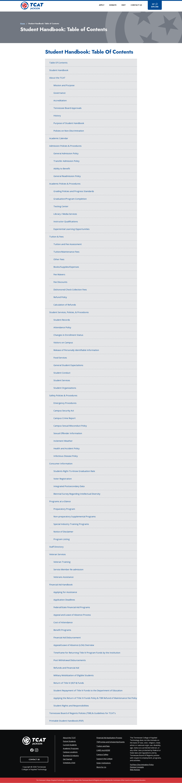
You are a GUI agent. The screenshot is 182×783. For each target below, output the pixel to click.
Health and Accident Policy (67, 448)
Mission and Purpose (64, 85)
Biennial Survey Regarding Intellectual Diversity (77, 493)
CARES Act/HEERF (103, 750)
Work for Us (101, 767)
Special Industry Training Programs (71, 524)
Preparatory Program (64, 509)
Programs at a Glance (60, 501)
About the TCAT (57, 77)
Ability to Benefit (62, 168)
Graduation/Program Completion (70, 198)
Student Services (62, 380)
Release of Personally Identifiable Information (76, 350)
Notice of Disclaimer (63, 531)
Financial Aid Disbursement (67, 637)
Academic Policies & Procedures (64, 183)
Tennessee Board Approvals (68, 108)
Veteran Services (57, 554)
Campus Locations (70, 752)
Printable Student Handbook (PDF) (66, 720)
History (57, 115)
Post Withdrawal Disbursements (70, 660)
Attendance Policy (62, 327)
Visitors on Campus (63, 342)
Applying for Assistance (65, 592)
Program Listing (62, 539)
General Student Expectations (68, 365)
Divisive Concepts (137, 767)
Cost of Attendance (63, 622)
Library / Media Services (65, 214)
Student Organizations (65, 388)
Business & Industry (71, 755)
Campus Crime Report (65, 418)
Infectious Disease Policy (66, 456)
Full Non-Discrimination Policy (142, 764)
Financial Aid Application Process (109, 738)
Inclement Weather (63, 440)
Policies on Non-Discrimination (69, 130)
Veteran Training (62, 561)
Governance (60, 93)
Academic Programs (71, 748)
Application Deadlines (64, 599)
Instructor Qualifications (66, 221)
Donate (112, 5)
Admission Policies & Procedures (65, 145)
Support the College (104, 759)
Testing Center (61, 206)
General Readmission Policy (67, 176)
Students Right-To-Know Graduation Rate (74, 471)
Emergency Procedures (65, 403)
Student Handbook (58, 70)
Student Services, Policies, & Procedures (69, 312)
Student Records (62, 319)
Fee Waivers (59, 274)
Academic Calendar (58, 138)
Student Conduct (62, 372)
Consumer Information (60, 463)
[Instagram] (36, 750)
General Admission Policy (66, 153)
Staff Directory (56, 546)
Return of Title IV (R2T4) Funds (69, 683)
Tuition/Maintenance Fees (66, 251)
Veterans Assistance (64, 577)
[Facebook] (32, 750)
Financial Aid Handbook (61, 584)
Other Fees (59, 259)
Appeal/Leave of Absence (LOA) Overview (74, 645)
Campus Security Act (64, 410)
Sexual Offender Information (68, 433)
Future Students (69, 741)
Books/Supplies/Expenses (66, 266)
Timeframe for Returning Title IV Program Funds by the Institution (87, 652)
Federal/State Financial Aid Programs (72, 607)
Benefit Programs (62, 630)
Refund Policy (60, 297)
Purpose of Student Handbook (69, 123)
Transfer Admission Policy (66, 161)
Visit (123, 5)
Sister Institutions (103, 763)
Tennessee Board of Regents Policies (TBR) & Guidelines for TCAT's (82, 713)
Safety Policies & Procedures (63, 395)
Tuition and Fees (103, 746)
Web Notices (135, 770)
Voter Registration (63, 478)
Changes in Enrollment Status (68, 335)
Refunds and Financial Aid (66, 667)
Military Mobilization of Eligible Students (74, 675)
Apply (101, 5)
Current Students (70, 745)
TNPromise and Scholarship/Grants (110, 742)
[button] (155, 5)
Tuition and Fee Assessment (68, 244)
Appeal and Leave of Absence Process (72, 614)
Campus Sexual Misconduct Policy (70, 425)
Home (22, 23)
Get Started (67, 759)
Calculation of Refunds (65, 304)
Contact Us (136, 5)
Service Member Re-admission (68, 569)
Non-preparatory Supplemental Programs (75, 516)
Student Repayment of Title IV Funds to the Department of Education (88, 690)
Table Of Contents (58, 62)
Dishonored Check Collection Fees (70, 289)
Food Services (60, 357)
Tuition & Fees (56, 236)
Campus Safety (102, 754)
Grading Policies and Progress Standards (74, 191)
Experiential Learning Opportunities (72, 229)
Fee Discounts (60, 282)
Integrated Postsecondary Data (69, 486)
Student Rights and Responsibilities (71, 705)
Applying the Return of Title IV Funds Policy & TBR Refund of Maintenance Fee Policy (95, 698)
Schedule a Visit (69, 763)
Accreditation (60, 100)
